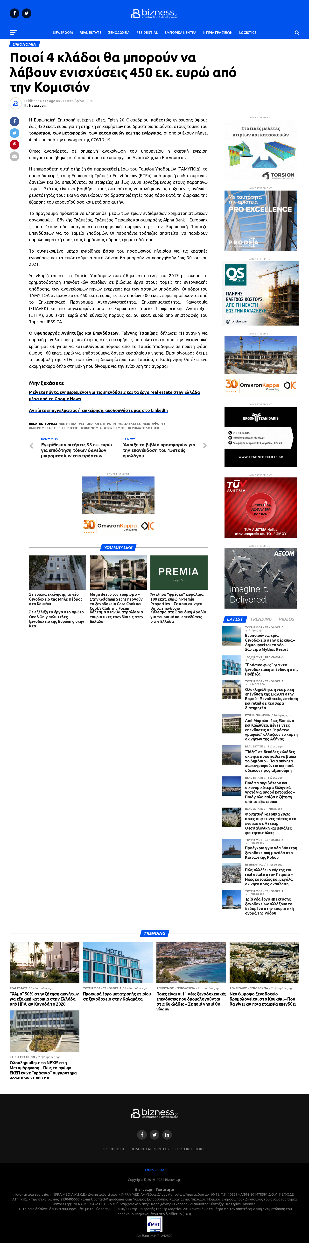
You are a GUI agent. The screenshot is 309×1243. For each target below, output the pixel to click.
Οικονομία (92, 428)
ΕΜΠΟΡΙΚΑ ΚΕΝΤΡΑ (181, 33)
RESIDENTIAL (147, 33)
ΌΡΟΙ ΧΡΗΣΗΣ (113, 1149)
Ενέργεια (68, 423)
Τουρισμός (115, 428)
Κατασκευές (130, 423)
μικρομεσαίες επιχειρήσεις (54, 428)
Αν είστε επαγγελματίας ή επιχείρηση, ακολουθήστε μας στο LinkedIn (98, 410)
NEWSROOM (63, 33)
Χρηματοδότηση (144, 428)
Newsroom (38, 105)
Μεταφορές (155, 423)
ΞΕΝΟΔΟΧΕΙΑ (119, 33)
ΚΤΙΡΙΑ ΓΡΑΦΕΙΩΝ (217, 33)
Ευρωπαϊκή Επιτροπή (98, 423)
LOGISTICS (247, 33)
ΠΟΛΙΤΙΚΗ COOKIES (191, 1149)
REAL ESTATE (90, 33)
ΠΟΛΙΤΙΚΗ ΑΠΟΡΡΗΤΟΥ (150, 1149)
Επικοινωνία (154, 1170)
